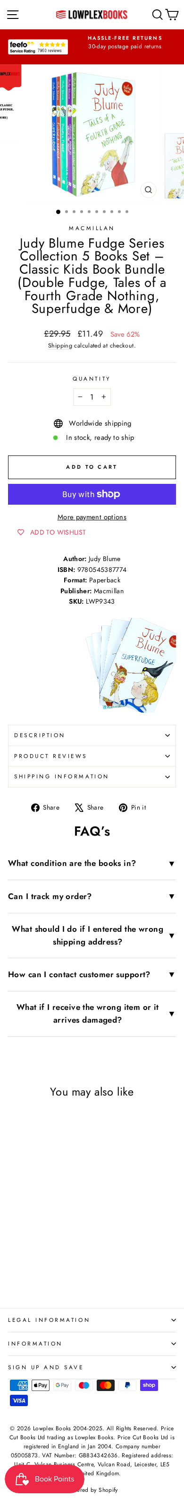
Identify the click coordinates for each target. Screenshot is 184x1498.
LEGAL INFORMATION (49, 1320)
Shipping (60, 345)
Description (40, 735)
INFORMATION (35, 1343)
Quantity (92, 378)
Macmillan (92, 228)
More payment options (92, 517)
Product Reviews (50, 756)
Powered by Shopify (92, 1490)
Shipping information (61, 776)
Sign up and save (46, 1367)
